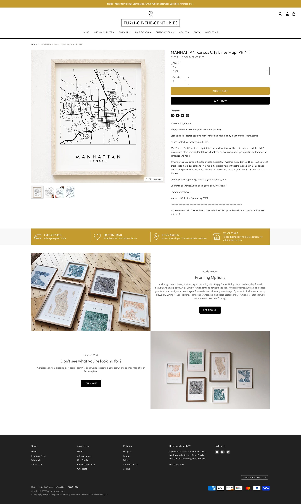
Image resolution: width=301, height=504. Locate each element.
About (183, 32)
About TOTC (36, 464)
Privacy (126, 460)
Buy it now (220, 100)
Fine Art (124, 32)
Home (86, 32)
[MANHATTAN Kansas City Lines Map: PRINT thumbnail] (37, 192)
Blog (197, 32)
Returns (126, 455)
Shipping (127, 451)
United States (253, 477)
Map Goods (142, 32)
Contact (126, 468)
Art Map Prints (103, 32)
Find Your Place (38, 455)
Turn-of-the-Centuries (189, 57)
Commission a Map (86, 464)
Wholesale (211, 32)
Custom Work (164, 32)
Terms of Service (130, 464)
